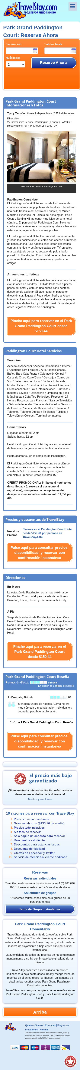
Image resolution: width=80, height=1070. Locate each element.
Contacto (50, 1025)
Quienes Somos (34, 1025)
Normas (44, 1029)
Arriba (40, 1012)
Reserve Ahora (53, 62)
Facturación (13, 44)
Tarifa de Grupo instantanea (39, 909)
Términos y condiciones (40, 799)
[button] (72, 156)
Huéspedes (13, 57)
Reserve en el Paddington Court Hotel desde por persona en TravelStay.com (47, 533)
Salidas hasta (53, 44)
